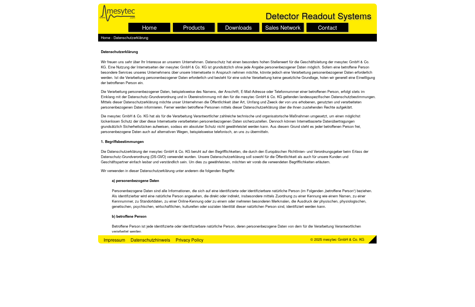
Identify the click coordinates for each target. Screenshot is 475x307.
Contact (327, 27)
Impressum (114, 240)
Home (149, 27)
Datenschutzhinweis (150, 240)
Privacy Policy (189, 240)
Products (194, 27)
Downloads (238, 27)
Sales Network (282, 27)
